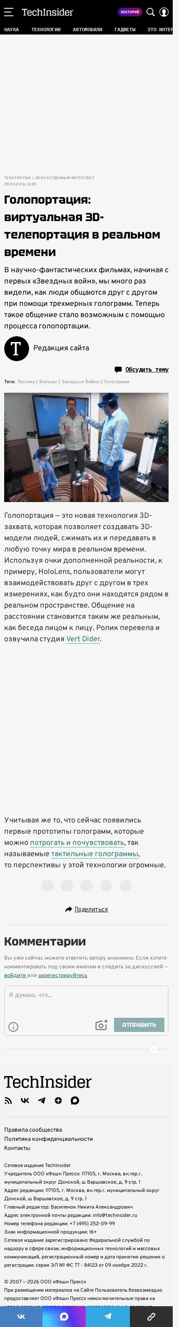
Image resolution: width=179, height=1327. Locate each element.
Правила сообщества (33, 1130)
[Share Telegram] (108, 1316)
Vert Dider (83, 639)
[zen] (58, 1100)
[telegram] (41, 1100)
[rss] (8, 1100)
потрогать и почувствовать (77, 843)
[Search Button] (150, 12)
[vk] (25, 1100)
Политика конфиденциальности (48, 1139)
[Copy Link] (151, 1316)
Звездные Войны (81, 382)
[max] (75, 1100)
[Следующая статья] (86, 1049)
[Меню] (8, 12)
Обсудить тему (147, 369)
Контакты (17, 1148)
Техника (26, 382)
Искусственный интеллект (64, 178)
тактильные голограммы (94, 854)
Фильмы (48, 382)
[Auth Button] (164, 12)
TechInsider (48, 12)
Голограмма (116, 382)
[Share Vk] (21, 1316)
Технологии (17, 178)
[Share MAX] (64, 1316)
